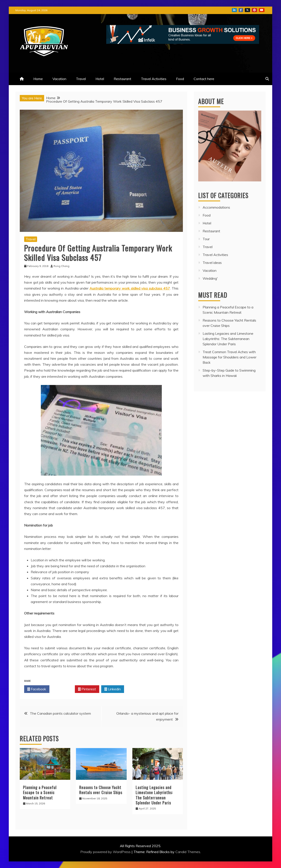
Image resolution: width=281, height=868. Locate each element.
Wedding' (210, 278)
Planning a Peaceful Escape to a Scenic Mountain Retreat (40, 792)
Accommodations (216, 207)
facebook (241, 10)
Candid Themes (187, 852)
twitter (247, 10)
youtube (262, 10)
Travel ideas (212, 262)
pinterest (254, 10)
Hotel (99, 79)
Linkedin (114, 689)
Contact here (204, 79)
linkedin (234, 10)
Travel (81, 79)
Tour (206, 239)
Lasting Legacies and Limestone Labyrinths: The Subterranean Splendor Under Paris (154, 794)
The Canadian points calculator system (60, 713)
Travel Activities (153, 79)
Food (180, 79)
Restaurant (122, 79)
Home (38, 79)
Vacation (59, 79)
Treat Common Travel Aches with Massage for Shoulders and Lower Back (229, 357)
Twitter (63, 689)
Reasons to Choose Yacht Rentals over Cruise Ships (100, 789)
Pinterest (88, 689)
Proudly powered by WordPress (105, 852)
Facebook (38, 689)
